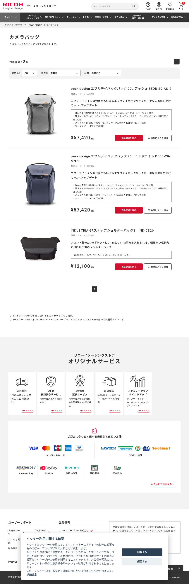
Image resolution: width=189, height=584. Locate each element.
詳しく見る (26, 411)
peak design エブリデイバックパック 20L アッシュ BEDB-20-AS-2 (121, 88)
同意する (142, 552)
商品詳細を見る (128, 138)
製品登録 (13, 548)
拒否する (142, 561)
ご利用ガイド (39, 532)
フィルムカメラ (73, 17)
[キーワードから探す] (115, 6)
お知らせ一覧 (14, 532)
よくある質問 (14, 541)
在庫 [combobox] (92, 74)
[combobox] (60, 73)
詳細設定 (32, 574)
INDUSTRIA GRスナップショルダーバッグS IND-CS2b (112, 230)
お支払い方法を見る (161, 484)
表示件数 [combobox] (20, 74)
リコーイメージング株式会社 (74, 530)
